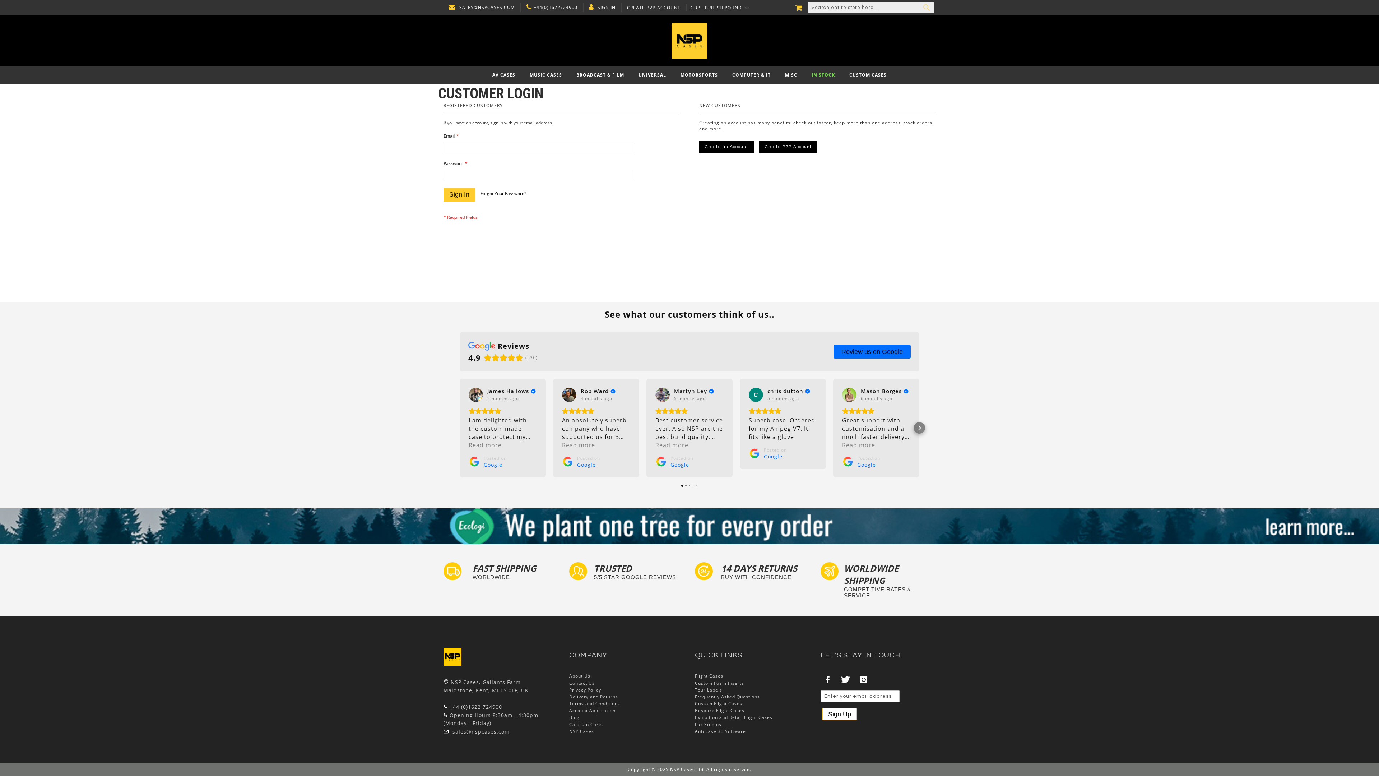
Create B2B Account (654, 8)
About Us (579, 676)
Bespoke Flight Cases (719, 710)
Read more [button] (485, 445)
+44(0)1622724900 (555, 7)
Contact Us (582, 683)
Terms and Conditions (594, 704)
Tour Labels (708, 690)
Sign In (607, 7)
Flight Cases (709, 676)
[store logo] (689, 41)
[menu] (689, 75)
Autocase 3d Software (720, 731)
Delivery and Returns (593, 697)
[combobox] (871, 7)
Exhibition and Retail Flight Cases (733, 717)
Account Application (592, 710)
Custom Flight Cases (718, 704)
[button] (720, 7)
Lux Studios (708, 724)
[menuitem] (504, 75)
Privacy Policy (585, 690)
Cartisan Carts (586, 724)
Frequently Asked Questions (727, 697)
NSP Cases (581, 731)
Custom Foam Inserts (719, 683)
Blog (574, 717)
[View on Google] (476, 395)
